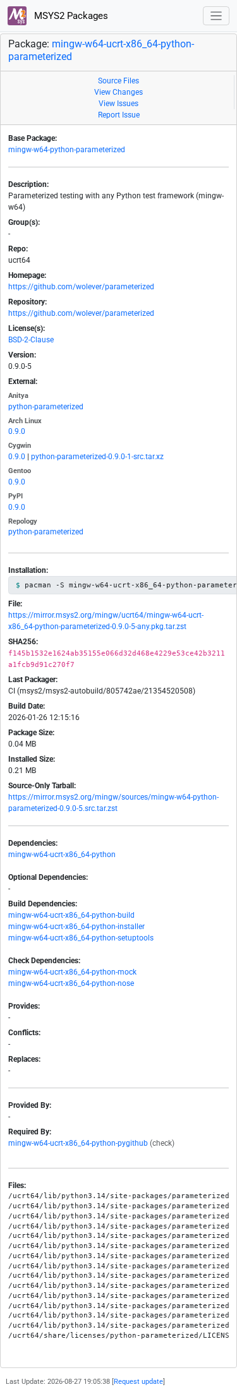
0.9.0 (16, 431)
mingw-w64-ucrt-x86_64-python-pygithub (78, 1143)
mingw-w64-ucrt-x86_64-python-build (71, 915)
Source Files (118, 80)
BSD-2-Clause (31, 339)
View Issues (118, 103)
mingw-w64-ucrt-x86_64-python (62, 854)
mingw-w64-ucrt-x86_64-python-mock (72, 972)
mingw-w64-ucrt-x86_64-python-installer (76, 926)
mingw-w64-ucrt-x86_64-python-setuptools (81, 938)
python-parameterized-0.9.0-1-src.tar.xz (97, 456)
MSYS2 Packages (70, 15)
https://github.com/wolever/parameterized (81, 286)
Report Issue (119, 115)
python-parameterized (45, 406)
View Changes (118, 92)
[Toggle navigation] (216, 16)
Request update (138, 1382)
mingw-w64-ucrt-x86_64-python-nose (71, 983)
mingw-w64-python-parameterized (66, 149)
